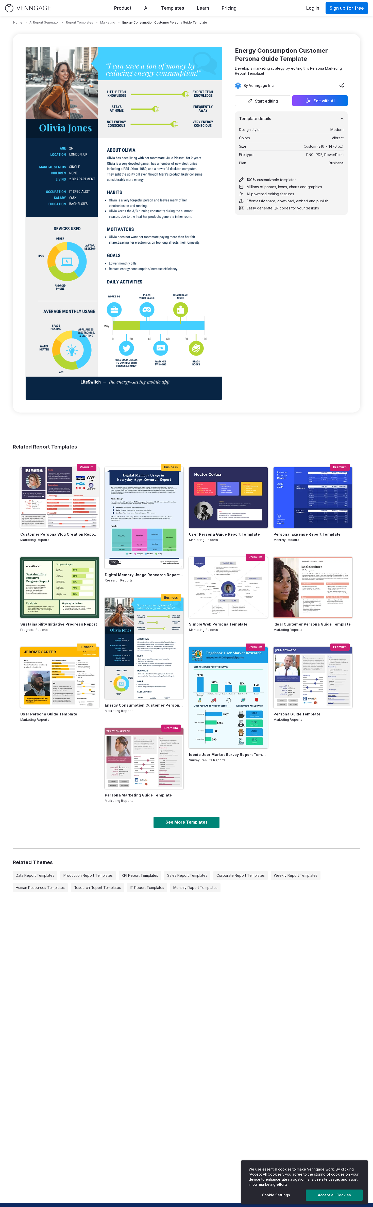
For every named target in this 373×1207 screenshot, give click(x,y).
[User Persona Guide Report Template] (228, 497)
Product (122, 8)
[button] (262, 100)
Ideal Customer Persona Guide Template (312, 624)
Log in (312, 8)
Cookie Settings (276, 1195)
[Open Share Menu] (342, 85)
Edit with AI (324, 100)
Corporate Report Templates (240, 875)
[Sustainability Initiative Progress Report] (59, 587)
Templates (172, 8)
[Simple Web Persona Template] (228, 587)
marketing (107, 22)
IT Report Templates (147, 887)
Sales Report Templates (187, 875)
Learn (203, 8)
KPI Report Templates (140, 875)
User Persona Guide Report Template (224, 534)
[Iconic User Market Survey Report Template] (228, 697)
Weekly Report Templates (295, 875)
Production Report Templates (88, 875)
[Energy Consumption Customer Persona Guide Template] (144, 648)
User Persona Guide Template (48, 714)
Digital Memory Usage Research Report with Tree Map (144, 575)
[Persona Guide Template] (313, 677)
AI (146, 8)
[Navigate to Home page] (28, 8)
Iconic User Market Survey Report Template (228, 754)
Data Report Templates (35, 875)
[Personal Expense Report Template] (313, 497)
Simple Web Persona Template (218, 624)
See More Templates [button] (186, 822)
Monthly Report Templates (195, 887)
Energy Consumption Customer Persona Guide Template (144, 705)
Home (17, 22)
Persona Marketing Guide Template (138, 795)
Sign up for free (347, 8)
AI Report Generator (44, 22)
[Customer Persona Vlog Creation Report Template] (59, 497)
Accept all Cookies (334, 1195)
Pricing (229, 8)
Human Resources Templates (40, 887)
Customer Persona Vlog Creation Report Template (59, 534)
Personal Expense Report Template (307, 534)
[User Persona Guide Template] (59, 677)
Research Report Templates (97, 887)
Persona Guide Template (297, 714)
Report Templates (79, 22)
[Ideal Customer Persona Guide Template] (313, 587)
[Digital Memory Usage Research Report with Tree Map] (144, 518)
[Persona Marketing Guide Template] (144, 758)
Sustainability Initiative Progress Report (58, 624)
